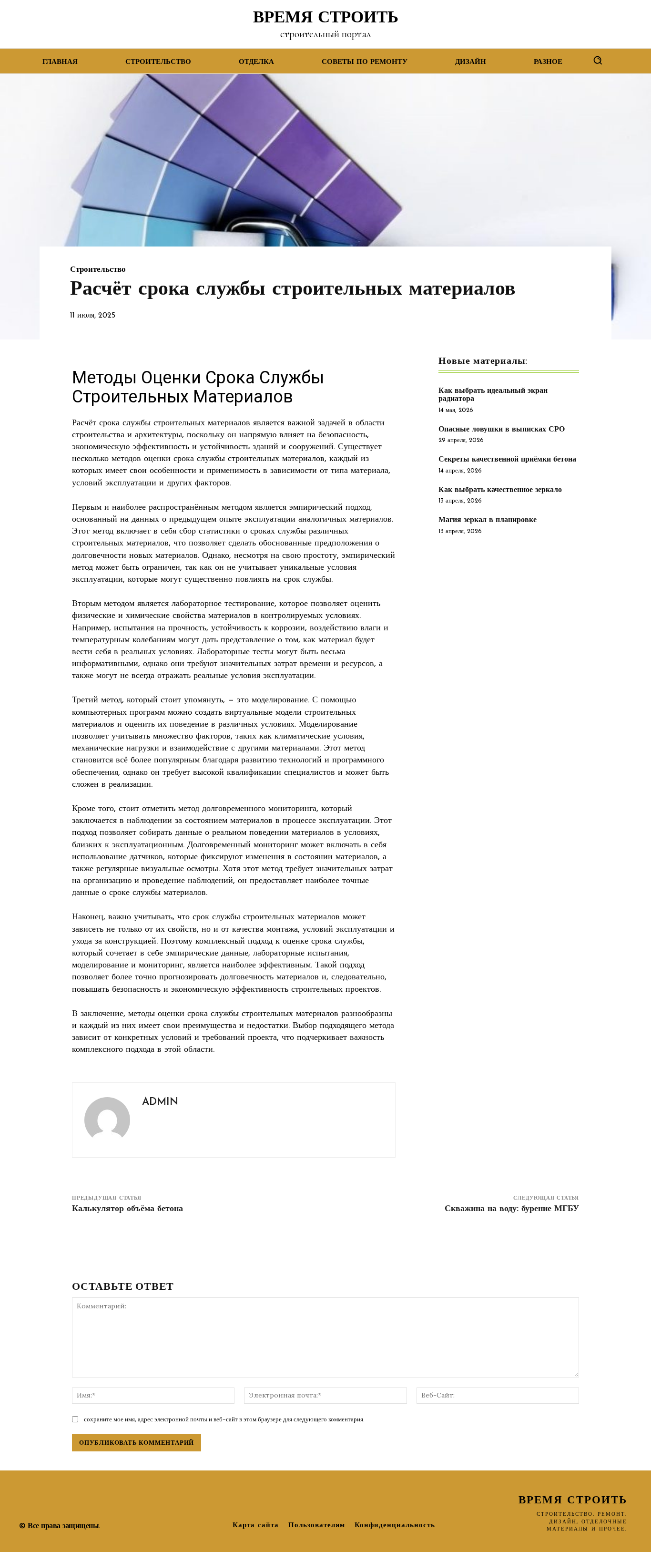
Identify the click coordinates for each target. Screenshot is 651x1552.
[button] (597, 60)
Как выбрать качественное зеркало (500, 490)
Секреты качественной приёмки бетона (507, 459)
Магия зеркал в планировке (487, 520)
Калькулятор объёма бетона (127, 1209)
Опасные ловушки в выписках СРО (501, 429)
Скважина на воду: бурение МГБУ (512, 1209)
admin (160, 1102)
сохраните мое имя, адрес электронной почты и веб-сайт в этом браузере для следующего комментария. (224, 1419)
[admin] (107, 1120)
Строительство (98, 270)
